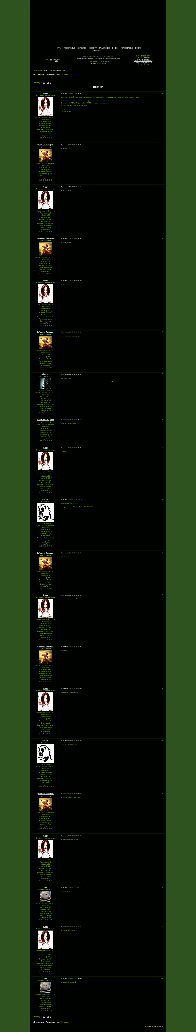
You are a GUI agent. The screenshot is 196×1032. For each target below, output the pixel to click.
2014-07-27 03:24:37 (75, 374)
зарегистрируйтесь (59, 70)
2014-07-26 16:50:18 (75, 332)
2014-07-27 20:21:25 (75, 836)
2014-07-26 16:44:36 (75, 280)
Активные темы (98, 50)
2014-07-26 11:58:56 (74, 238)
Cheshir (45, 499)
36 (48, 83)
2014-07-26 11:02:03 (74, 93)
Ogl (45, 887)
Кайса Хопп (45, 374)
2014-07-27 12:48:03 (75, 553)
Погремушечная (52, 75)
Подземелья (69, 48)
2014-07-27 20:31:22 (75, 887)
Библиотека (139, 62)
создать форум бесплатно (154, 1026)
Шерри (45, 93)
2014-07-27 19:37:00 (75, 740)
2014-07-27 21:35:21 (75, 926)
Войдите (46, 70)
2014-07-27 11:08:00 (74, 448)
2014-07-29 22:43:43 (75, 978)
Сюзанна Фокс (55, 59)
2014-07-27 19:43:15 (75, 793)
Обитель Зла (147, 62)
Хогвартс (81, 48)
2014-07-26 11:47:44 (74, 187)
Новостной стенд (143, 64)
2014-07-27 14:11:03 (74, 646)
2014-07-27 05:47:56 (75, 419)
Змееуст (93, 48)
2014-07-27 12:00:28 (75, 499)
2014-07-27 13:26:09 (75, 595)
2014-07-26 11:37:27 (74, 145)
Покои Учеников (139, 61)
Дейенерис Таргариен (45, 145)
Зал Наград (149, 61)
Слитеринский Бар (143, 59)
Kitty (56, 61)
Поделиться (64, 93)
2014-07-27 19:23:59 (75, 688)
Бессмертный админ (45, 420)
